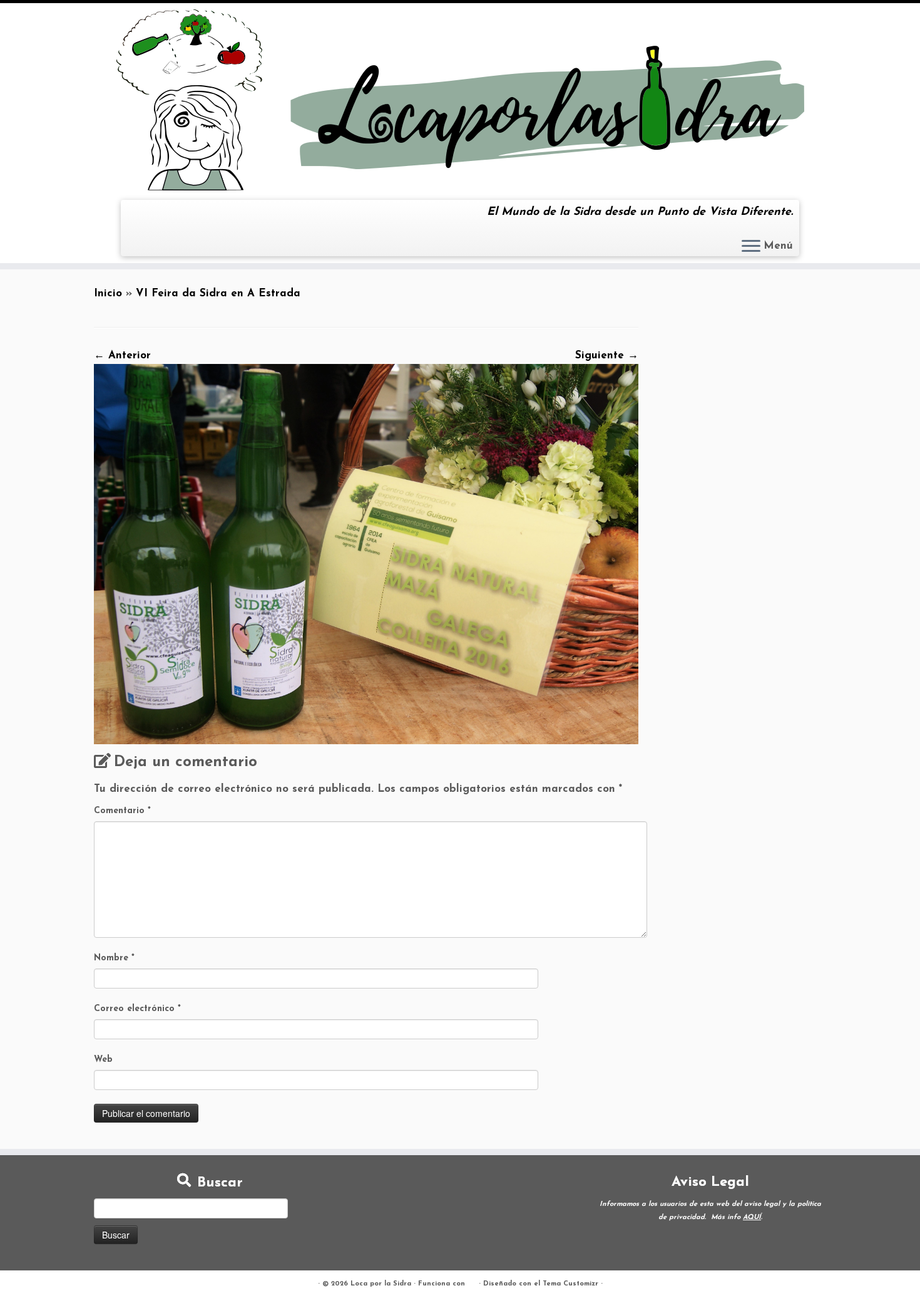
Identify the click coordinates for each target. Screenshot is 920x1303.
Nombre (114, 958)
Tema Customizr (570, 1283)
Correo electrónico (137, 1009)
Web (103, 1059)
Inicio (108, 293)
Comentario (122, 811)
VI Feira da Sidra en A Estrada (218, 293)
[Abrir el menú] (751, 246)
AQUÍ (752, 1217)
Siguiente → (606, 355)
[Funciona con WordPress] (472, 1281)
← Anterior (122, 355)
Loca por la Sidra (380, 1283)
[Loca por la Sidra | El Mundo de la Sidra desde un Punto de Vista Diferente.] (460, 99)
